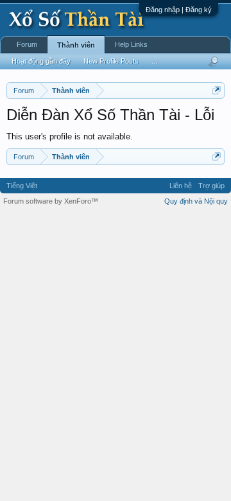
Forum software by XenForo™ (50, 201)
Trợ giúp (211, 185)
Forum (27, 44)
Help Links (131, 44)
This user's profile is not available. (69, 136)
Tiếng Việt (21, 185)
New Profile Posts (111, 61)
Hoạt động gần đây (41, 61)
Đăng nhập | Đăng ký (179, 9)
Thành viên (76, 45)
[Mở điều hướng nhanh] (216, 90)
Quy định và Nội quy (196, 201)
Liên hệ (180, 185)
